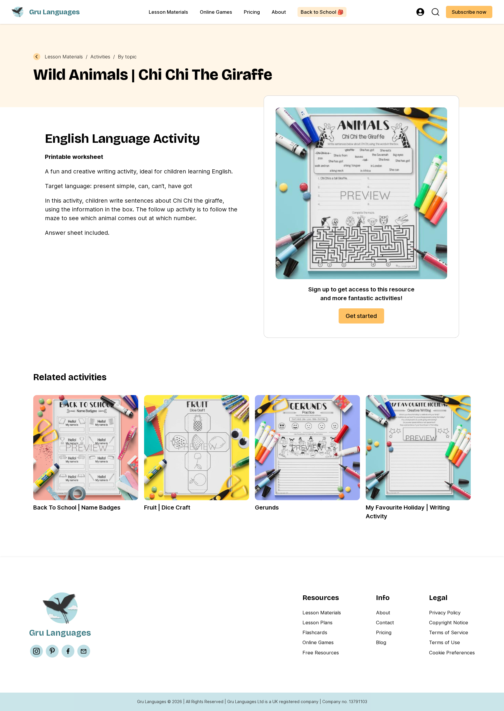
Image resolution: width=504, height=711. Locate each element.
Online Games (216, 12)
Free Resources (320, 653)
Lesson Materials (168, 12)
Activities (100, 56)
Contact (385, 622)
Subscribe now (469, 12)
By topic (127, 56)
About (279, 12)
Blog (381, 642)
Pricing (252, 12)
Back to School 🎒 (322, 12)
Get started (361, 315)
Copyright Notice (448, 622)
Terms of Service (448, 632)
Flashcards (314, 632)
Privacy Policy (445, 613)
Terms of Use (444, 642)
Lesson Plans (317, 622)
